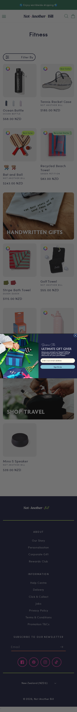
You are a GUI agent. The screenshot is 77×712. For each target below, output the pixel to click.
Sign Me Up (58, 367)
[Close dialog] (75, 335)
